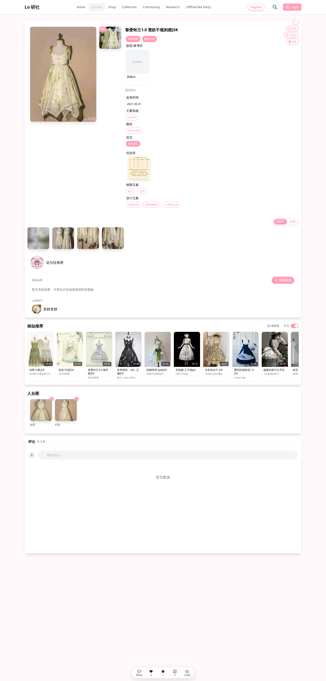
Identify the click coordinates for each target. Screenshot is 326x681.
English (255, 7)
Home (81, 7)
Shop (112, 7)
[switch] (295, 326)
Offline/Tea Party (198, 7)
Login (295, 7)
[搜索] (275, 7)
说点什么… (54, 455)
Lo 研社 (32, 7)
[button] (44, 309)
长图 (292, 221)
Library (97, 7)
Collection (129, 7)
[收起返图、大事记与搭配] (296, 22)
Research (173, 7)
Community (151, 7)
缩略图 (280, 221)
